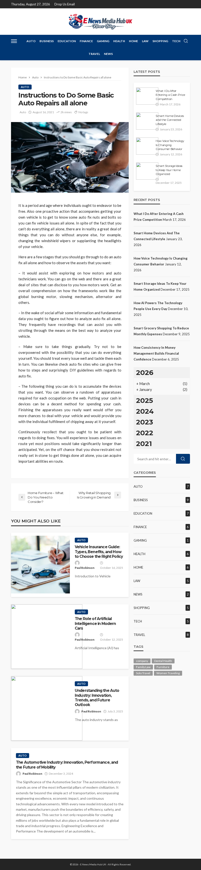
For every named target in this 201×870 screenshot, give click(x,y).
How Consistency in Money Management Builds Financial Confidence (156, 353)
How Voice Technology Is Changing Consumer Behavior (170, 145)
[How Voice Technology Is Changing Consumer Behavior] (147, 146)
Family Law (143, 667)
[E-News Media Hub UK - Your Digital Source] (100, 21)
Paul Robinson (84, 568)
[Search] (186, 41)
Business (46, 41)
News (108, 54)
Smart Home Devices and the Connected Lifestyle (170, 120)
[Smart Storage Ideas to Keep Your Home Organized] (147, 171)
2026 (144, 372)
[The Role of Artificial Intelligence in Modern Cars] (46, 636)
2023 (144, 422)
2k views (66, 112)
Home (133, 41)
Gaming (103, 41)
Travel (94, 54)
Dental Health (163, 661)
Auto (31, 41)
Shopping (160, 41)
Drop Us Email (64, 4)
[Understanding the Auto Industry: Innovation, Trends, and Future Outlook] (46, 708)
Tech (176, 41)
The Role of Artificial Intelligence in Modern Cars (95, 623)
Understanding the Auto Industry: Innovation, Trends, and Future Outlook (97, 697)
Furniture (163, 667)
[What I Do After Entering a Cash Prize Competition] (147, 96)
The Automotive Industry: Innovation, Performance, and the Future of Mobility (67, 764)
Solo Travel (143, 673)
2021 (144, 443)
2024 (145, 411)
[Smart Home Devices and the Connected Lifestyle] (147, 121)
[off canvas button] (14, 41)
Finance (86, 41)
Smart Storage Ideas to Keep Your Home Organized (169, 170)
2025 (144, 400)
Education (67, 41)
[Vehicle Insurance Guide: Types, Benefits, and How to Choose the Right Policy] (40, 565)
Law (145, 41)
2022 (144, 433)
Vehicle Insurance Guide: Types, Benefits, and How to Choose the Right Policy (99, 552)
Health (119, 41)
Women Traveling (168, 673)
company (142, 661)
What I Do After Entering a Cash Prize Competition (170, 95)
